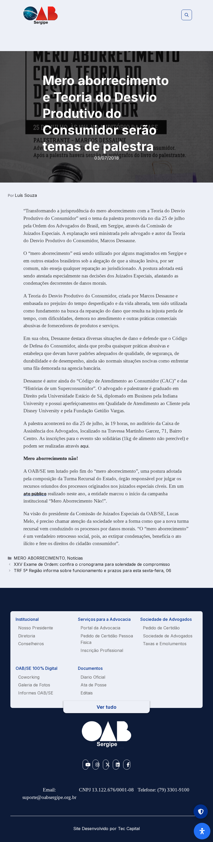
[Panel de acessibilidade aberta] (202, 831)
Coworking (28, 677)
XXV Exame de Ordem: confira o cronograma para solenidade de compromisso (92, 564)
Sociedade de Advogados (167, 635)
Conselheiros (31, 643)
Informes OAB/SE (35, 692)
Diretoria (26, 635)
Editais (87, 692)
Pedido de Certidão (161, 627)
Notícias (75, 558)
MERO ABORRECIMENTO (39, 558)
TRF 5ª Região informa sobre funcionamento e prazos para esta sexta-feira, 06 (92, 570)
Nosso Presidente (35, 627)
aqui (84, 446)
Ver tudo (106, 707)
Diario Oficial (93, 677)
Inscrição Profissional (102, 650)
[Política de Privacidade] (201, 811)
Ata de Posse (93, 684)
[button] (187, 15)
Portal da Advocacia (100, 627)
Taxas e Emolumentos (165, 643)
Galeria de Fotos (34, 684)
